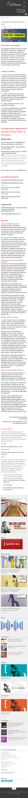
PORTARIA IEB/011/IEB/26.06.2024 (12, 183)
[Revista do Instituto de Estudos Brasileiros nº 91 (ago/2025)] (14, 600)
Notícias (7, 17)
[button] (2, 508)
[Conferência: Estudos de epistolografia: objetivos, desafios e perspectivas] (4, 732)
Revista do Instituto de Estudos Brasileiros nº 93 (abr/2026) (10, 571)
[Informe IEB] (14, 688)
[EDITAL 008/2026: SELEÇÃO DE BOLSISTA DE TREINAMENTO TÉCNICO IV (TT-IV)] (4, 725)
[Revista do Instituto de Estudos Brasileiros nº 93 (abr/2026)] (14, 562)
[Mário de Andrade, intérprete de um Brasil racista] (4, 648)
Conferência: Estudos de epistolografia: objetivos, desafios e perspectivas (17, 732)
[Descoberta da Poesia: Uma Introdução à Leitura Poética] (4, 641)
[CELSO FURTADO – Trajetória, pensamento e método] (4, 655)
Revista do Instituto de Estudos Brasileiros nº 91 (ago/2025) (10, 609)
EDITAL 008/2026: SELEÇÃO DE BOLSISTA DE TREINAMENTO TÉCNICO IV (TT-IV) (16, 724)
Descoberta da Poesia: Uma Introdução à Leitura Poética (15, 640)
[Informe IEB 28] (14, 705)
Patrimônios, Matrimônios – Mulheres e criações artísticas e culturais (17, 738)
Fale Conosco (4, 770)
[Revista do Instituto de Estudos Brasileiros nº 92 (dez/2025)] (14, 581)
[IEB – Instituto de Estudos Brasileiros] (14, 3)
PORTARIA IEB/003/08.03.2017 (11, 214)
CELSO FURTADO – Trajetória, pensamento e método (15, 653)
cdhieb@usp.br (21, 170)
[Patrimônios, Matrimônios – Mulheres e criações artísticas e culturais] (4, 739)
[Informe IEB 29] (14, 670)
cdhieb (4, 27)
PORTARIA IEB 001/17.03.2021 (11, 207)
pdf (6, 165)
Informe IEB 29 (5, 678)
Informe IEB (4, 696)
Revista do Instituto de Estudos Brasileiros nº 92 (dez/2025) (10, 590)
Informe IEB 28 (5, 713)
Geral (2, 17)
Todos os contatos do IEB (7, 772)
